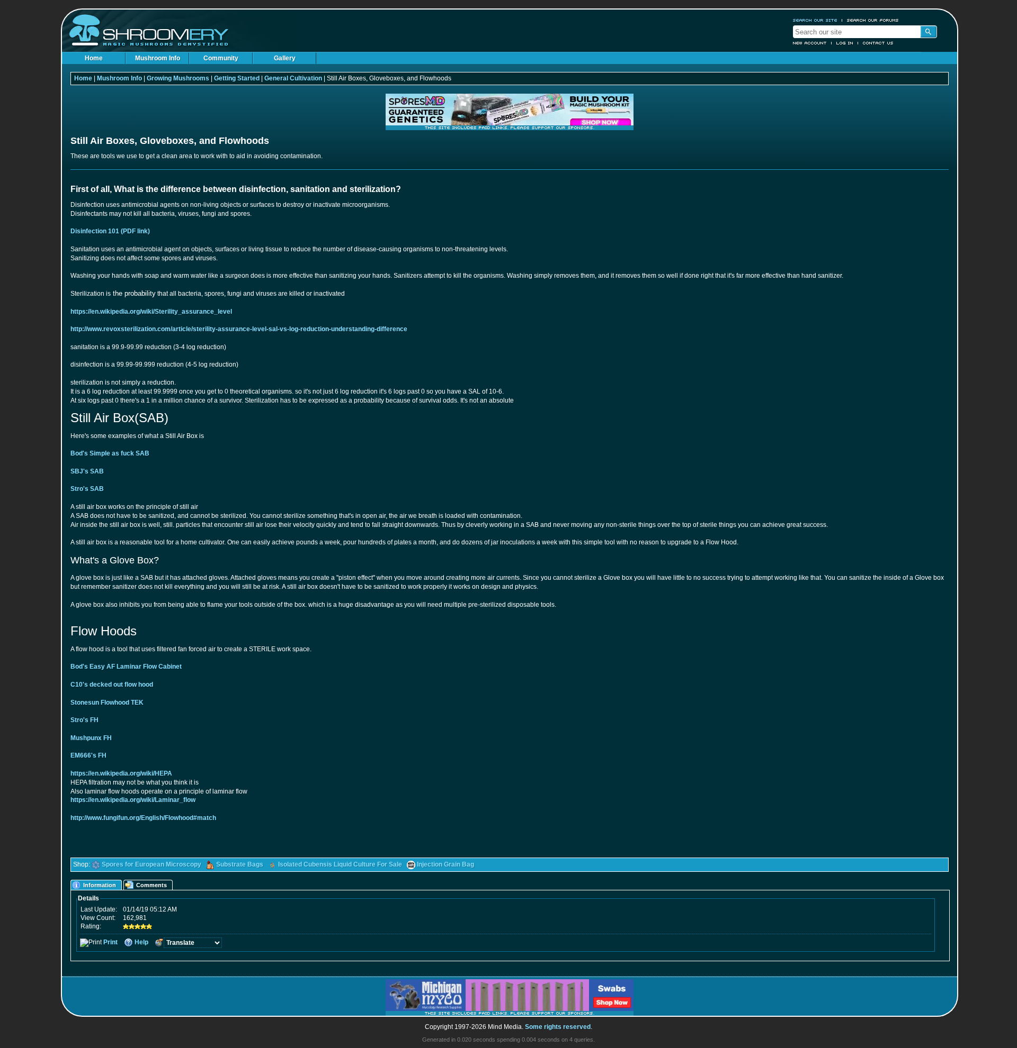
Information (99, 885)
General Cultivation (293, 78)
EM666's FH (88, 755)
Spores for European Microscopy (151, 864)
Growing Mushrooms (178, 78)
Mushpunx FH (91, 738)
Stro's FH (84, 720)
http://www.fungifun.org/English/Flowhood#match (143, 818)
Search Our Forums (873, 20)
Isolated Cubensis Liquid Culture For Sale (340, 864)
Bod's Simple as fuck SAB (109, 453)
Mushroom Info (157, 58)
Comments (151, 885)
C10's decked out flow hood (111, 684)
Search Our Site (815, 20)
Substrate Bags (239, 864)
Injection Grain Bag (445, 864)
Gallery (285, 58)
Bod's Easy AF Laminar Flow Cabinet (126, 666)
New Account (810, 42)
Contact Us (878, 42)
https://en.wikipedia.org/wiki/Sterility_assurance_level (151, 311)
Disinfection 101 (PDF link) (110, 231)
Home (94, 58)
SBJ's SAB (87, 471)
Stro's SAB (87, 489)
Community (220, 58)
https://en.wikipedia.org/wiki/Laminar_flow (132, 800)
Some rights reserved (558, 1027)
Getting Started (237, 78)
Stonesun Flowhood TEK (107, 702)
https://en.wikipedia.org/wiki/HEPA (121, 773)
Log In (844, 42)
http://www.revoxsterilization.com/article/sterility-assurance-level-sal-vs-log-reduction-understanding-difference (238, 329)
